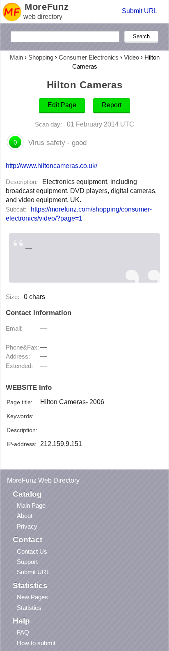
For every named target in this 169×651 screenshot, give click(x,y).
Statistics (29, 607)
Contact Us (32, 551)
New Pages (32, 596)
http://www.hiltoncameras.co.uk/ (51, 165)
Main (16, 57)
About (24, 515)
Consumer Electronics (89, 57)
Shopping (40, 57)
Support (27, 561)
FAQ (23, 632)
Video (131, 57)
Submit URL (140, 10)
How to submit (36, 642)
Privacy (27, 526)
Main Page (31, 505)
